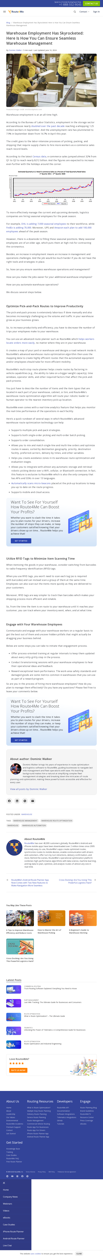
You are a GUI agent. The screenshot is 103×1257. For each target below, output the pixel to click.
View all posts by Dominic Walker (28, 789)
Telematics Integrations (66, 1117)
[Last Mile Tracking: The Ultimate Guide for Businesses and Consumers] (13, 1003)
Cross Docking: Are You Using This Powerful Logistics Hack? (75, 881)
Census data (39, 156)
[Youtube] (12, 1176)
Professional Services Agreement (67, 1172)
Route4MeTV (85, 1114)
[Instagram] (17, 1176)
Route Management (35, 1120)
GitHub (60, 1120)
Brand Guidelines (87, 1111)
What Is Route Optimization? (38, 1107)
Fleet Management (31, 1000)
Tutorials (60, 1124)
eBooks (83, 1124)
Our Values (10, 1117)
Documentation (63, 1111)
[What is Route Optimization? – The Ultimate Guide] (13, 1017)
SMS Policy (51, 1172)
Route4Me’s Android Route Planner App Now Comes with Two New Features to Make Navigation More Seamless (30, 883)
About (8, 1111)
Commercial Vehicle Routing (38, 1124)
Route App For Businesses (38, 1127)
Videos (6, 1210)
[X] (25, 801)
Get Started (21, 541)
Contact (83, 11)
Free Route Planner (14, 1161)
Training (9, 1152)
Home (8, 1107)
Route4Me (29, 843)
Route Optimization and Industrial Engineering (42, 1043)
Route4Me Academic (14, 1124)
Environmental (12, 1120)
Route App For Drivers (36, 1130)
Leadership (10, 1114)
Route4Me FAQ (12, 1158)
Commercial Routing (32, 986)
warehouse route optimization (56, 820)
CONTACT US (91, 3)
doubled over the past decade (48, 126)
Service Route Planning (36, 1117)
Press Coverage (86, 1120)
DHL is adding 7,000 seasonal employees (43, 223)
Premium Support (13, 1127)
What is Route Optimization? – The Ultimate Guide (44, 1016)
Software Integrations (66, 1114)
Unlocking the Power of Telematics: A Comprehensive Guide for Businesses (55, 1030)
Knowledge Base (13, 1149)
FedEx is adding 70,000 (18, 227)
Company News (10, 1196)
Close (79, 1253)
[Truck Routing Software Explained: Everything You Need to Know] (13, 989)
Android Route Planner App (38, 1136)
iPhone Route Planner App (37, 1133)
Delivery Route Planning (36, 1114)
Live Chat (7, 1245)
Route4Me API (63, 1107)
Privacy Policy (42, 1172)
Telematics (28, 1028)
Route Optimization (32, 1014)
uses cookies (36, 1253)
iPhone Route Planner (13, 1231)
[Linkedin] (7, 1176)
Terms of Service (30, 1172)
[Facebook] (9, 801)
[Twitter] (27, 1176)
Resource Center (87, 1117)
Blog (8, 22)
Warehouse (26, 814)
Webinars (7, 1203)
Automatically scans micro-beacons (31, 483)
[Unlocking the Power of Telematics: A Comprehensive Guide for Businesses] (13, 1030)
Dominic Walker (15, 50)
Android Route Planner (13, 1238)
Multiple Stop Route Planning (39, 1111)
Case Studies (11, 1155)
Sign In (96, 11)
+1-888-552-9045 (70, 4)
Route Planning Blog (88, 1107)
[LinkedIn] (17, 801)
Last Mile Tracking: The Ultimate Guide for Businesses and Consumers (52, 1002)
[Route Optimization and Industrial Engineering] (13, 1044)
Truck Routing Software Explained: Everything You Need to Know (50, 988)
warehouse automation (34, 825)
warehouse (13, 825)
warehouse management (25, 820)
